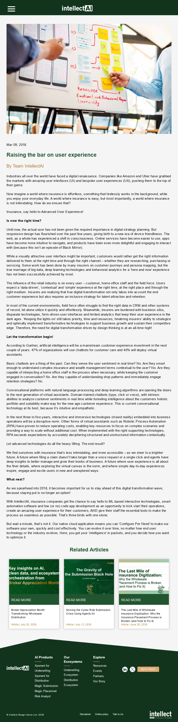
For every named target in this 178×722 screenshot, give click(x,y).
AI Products (44, 657)
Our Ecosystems (73, 659)
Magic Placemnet (46, 691)
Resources (100, 665)
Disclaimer (85, 714)
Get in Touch (148, 669)
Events (97, 671)
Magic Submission (46, 685)
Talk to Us (118, 714)
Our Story (99, 681)
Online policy (102, 714)
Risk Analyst (43, 696)
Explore (99, 657)
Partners (98, 676)
